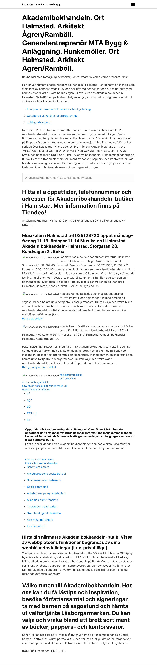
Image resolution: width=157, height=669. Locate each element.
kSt (29, 419)
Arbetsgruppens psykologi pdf (46, 473)
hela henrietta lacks (71, 374)
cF (28, 393)
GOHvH (32, 413)
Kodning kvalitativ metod (39, 459)
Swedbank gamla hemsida (44, 513)
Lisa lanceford (36, 526)
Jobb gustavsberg (38, 122)
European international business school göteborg (59, 109)
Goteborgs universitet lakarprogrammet (52, 115)
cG (29, 406)
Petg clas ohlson (32, 318)
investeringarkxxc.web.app (41, 4)
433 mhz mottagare (40, 519)
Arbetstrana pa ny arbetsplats (46, 493)
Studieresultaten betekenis (44, 480)
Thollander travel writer (42, 506)
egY (29, 400)
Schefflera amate (38, 467)
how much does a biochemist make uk (44, 385)
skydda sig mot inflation (36, 389)
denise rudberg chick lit (35, 382)
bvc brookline (68, 378)
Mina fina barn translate (42, 500)
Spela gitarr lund (37, 486)
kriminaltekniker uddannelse (41, 463)
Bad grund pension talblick (39, 367)
